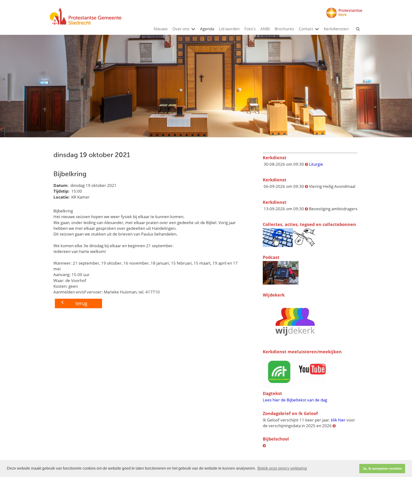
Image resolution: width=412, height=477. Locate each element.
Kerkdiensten (336, 28)
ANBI (265, 28)
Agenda (207, 28)
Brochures (284, 28)
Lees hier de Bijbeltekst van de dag (295, 400)
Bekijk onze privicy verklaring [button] (282, 468)
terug (81, 303)
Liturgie (316, 164)
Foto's (250, 28)
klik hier (338, 420)
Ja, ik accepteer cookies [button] (382, 468)
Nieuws (161, 28)
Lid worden (229, 28)
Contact (306, 28)
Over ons (180, 28)
